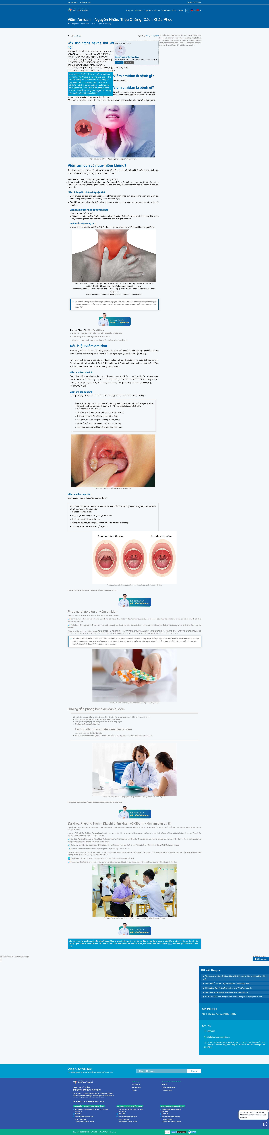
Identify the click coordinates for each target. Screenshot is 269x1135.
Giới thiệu (138, 10)
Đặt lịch (119, 62)
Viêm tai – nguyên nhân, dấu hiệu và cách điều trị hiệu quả (97, 333)
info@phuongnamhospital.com (218, 1037)
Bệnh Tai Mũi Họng (96, 330)
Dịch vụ (157, 10)
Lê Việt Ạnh (77, 36)
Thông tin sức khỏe (168, 1087)
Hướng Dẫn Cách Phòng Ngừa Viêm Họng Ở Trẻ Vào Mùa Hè (228, 988)
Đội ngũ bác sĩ (136, 1087)
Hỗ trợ (174, 10)
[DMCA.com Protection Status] (179, 1132)
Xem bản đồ (78, 1111)
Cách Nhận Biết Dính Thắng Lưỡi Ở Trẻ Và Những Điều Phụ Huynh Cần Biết (233, 997)
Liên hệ (180, 10)
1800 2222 (197, 2)
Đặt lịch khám (72, 2)
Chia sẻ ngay (262, 959)
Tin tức (134, 1090)
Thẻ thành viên (85, 2)
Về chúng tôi (136, 1084)
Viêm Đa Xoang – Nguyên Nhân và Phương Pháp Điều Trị (226, 992)
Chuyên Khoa (165, 10)
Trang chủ (129, 10)
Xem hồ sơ (129, 62)
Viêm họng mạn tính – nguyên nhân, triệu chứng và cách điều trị (99, 340)
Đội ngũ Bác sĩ (148, 10)
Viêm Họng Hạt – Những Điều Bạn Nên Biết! (91, 336)
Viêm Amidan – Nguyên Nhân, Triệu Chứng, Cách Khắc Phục (120, 19)
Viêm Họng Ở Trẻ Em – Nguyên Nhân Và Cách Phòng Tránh (227, 983)
